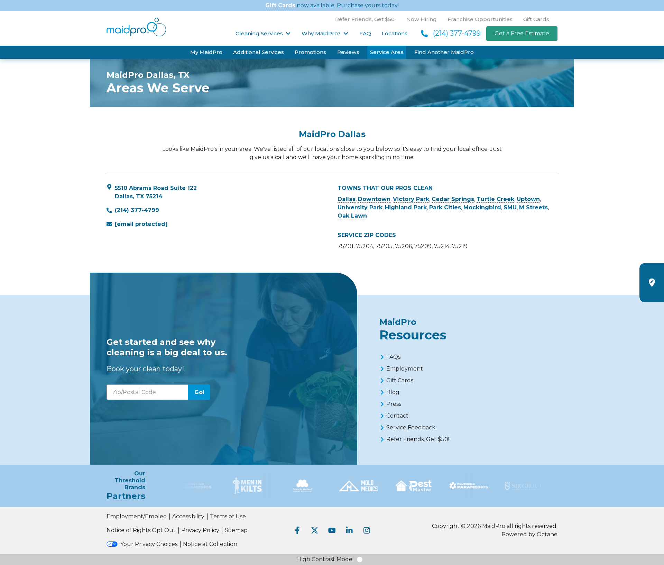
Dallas (347, 199)
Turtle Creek (495, 199)
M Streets (533, 207)
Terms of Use (228, 516)
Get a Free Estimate (522, 33)
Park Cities (445, 207)
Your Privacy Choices (148, 544)
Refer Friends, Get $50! (365, 19)
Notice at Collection (210, 544)
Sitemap (236, 530)
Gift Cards (280, 5)
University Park (360, 207)
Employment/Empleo (137, 516)
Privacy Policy (200, 530)
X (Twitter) (314, 530)
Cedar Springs (453, 199)
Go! (199, 392)
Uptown (528, 199)
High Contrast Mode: (325, 559)
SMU (510, 207)
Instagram (366, 530)
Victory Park (411, 199)
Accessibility (188, 516)
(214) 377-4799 (457, 33)
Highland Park (406, 207)
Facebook (297, 530)
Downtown (374, 199)
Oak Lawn (352, 215)
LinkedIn (349, 530)
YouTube (332, 530)
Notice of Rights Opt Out (141, 530)
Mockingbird (482, 207)
